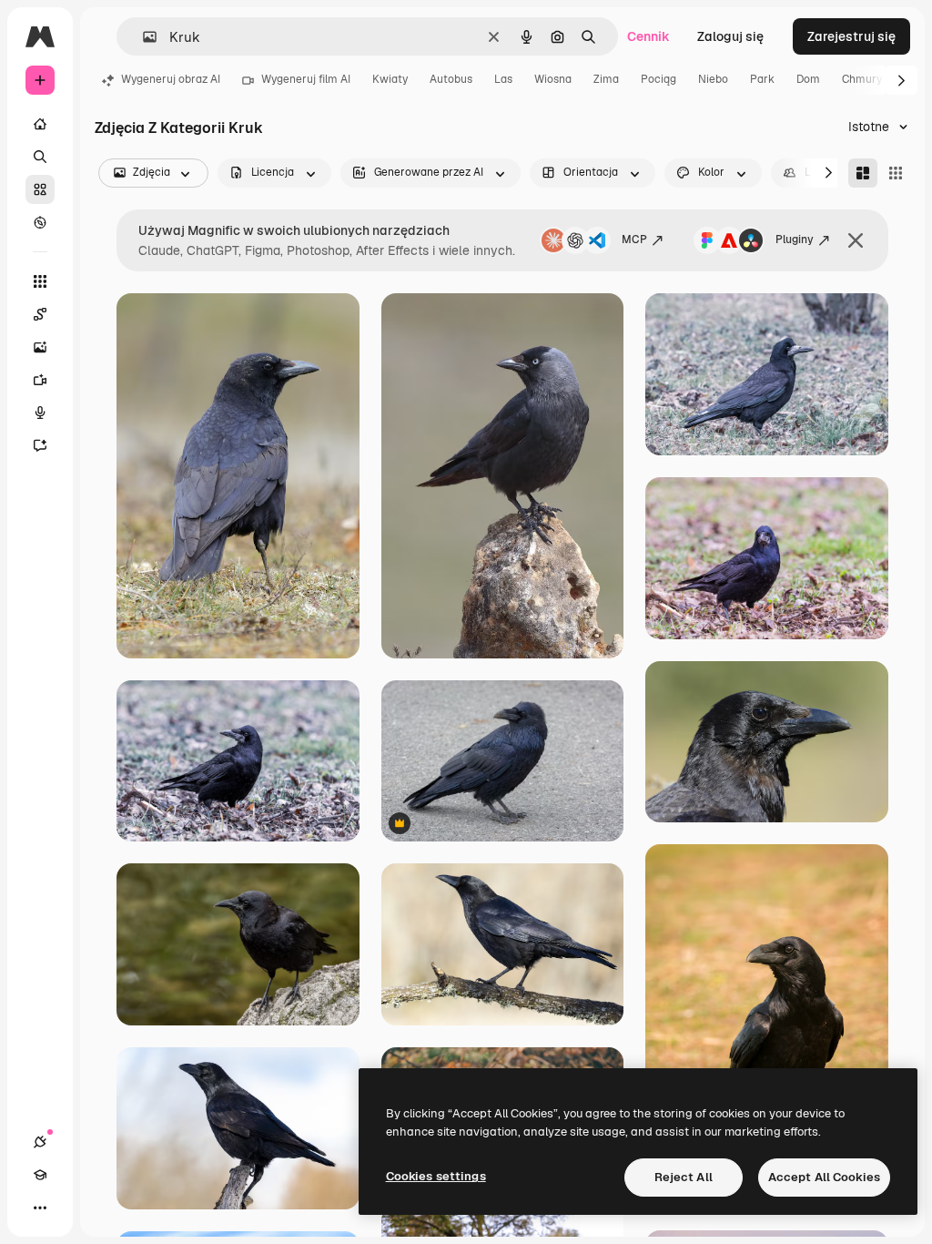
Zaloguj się (730, 36)
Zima (606, 79)
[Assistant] (40, 445)
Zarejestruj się (851, 36)
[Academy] (40, 1174)
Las (503, 79)
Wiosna (553, 79)
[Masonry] (862, 173)
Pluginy (794, 239)
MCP (634, 239)
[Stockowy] (40, 189)
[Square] (895, 173)
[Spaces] (40, 314)
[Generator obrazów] (40, 347)
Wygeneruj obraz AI (170, 79)
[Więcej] (40, 1207)
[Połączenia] (40, 1142)
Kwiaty (390, 79)
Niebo (713, 79)
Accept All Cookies (824, 1177)
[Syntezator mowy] (40, 412)
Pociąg (658, 79)
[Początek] (40, 123)
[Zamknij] (855, 240)
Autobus (451, 79)
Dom (808, 79)
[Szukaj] (40, 156)
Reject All (683, 1177)
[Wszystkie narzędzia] (40, 281)
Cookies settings (436, 1176)
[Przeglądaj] (40, 222)
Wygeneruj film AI (305, 79)
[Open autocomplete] (142, 37)
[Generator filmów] (40, 379)
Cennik (648, 36)
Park (762, 79)
